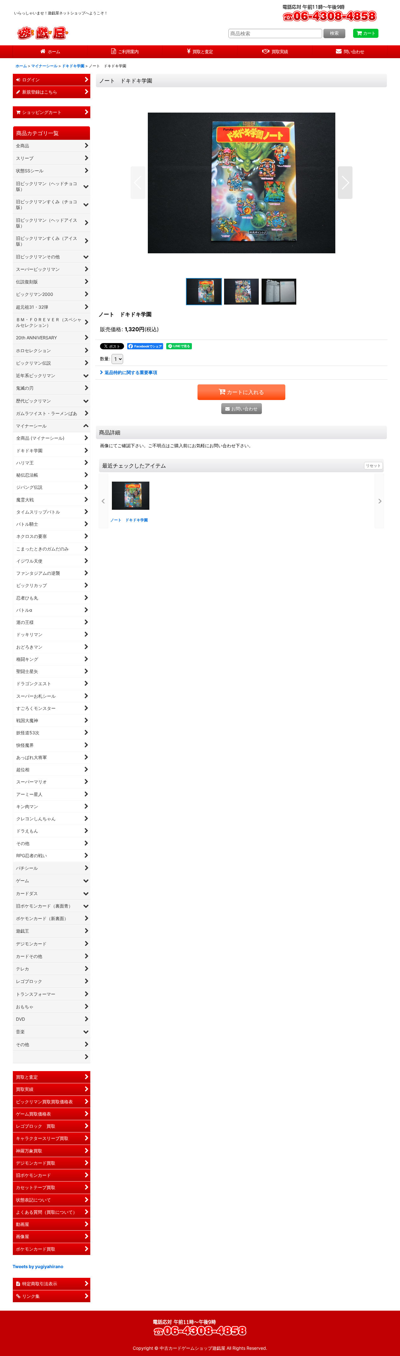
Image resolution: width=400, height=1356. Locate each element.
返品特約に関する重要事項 (131, 372)
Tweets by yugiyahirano (37, 1266)
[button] (138, 182)
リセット (373, 465)
